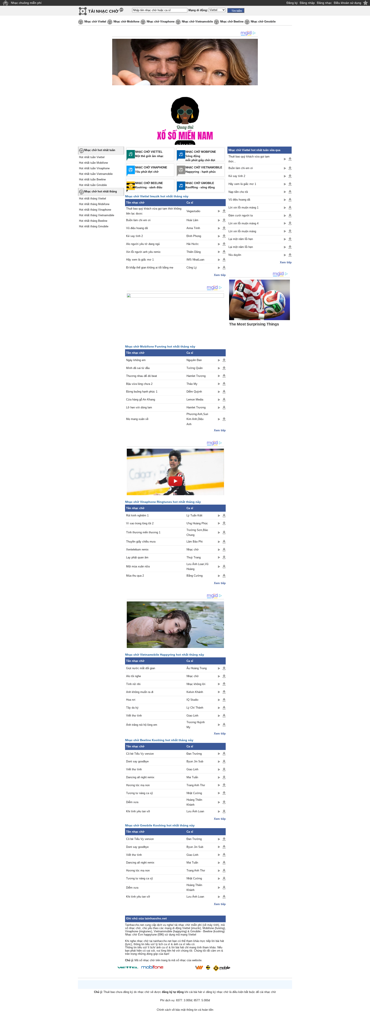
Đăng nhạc (324, 2)
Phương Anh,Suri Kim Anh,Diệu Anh (197, 419)
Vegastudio (193, 211)
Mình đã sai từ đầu (138, 368)
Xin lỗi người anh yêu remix (143, 251)
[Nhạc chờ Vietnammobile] (199, 967)
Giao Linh (192, 715)
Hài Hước (192, 244)
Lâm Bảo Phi (194, 541)
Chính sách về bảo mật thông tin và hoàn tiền (185, 1009)
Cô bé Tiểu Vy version (140, 753)
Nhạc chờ (192, 549)
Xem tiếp (220, 275)
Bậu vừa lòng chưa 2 (139, 383)
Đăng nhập (307, 2)
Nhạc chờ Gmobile (263, 21)
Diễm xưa (132, 802)
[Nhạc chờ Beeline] (207, 967)
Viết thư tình (134, 715)
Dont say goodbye (137, 761)
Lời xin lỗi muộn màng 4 (243, 223)
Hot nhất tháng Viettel (92, 198)
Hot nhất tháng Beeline (93, 220)
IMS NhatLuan (195, 259)
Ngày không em (136, 360)
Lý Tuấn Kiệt (194, 515)
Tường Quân (194, 368)
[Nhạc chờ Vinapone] (179, 969)
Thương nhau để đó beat (141, 376)
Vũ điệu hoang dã (137, 228)
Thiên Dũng (193, 251)
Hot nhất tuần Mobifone (93, 162)
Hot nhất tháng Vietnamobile (96, 215)
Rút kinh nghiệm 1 (137, 515)
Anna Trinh (193, 228)
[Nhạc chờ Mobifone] (152, 967)
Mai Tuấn (192, 777)
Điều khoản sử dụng (347, 2)
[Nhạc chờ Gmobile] (221, 968)
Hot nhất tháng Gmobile (93, 226)
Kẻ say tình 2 (134, 236)
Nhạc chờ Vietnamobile (197, 21)
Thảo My (191, 383)
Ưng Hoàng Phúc (197, 523)
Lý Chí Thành (194, 707)
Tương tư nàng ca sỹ (139, 793)
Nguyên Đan (194, 360)
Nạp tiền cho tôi (238, 191)
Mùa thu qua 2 (135, 575)
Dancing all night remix (140, 777)
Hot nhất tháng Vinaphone (95, 209)
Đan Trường (194, 753)
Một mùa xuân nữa (138, 566)
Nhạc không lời (195, 684)
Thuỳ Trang (193, 557)
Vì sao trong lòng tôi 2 (140, 523)
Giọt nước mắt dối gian (140, 668)
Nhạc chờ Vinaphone (161, 21)
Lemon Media (194, 399)
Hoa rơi (130, 699)
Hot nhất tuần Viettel (91, 157)
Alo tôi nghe (133, 676)
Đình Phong (193, 236)
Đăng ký (292, 2)
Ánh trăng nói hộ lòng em (141, 724)
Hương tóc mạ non (138, 785)
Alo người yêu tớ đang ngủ (143, 244)
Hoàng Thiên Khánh (194, 802)
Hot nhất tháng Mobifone (94, 204)
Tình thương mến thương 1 (143, 532)
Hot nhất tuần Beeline (92, 179)
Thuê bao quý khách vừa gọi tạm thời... (249, 159)
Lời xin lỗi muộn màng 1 (243, 207)
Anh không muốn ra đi (139, 692)
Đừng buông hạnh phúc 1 (141, 391)
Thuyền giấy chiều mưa (140, 541)
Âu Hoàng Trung (196, 668)
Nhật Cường (194, 793)
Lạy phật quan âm (137, 557)
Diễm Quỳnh (194, 391)
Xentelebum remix (137, 549)
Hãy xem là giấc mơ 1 (140, 259)
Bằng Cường (194, 575)
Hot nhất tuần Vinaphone (94, 168)
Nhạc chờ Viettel (95, 21)
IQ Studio (192, 699)
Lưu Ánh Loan (195, 811)
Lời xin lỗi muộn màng (242, 231)
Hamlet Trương (196, 376)
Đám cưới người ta (240, 215)
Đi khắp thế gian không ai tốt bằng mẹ (149, 267)
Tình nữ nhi (133, 684)
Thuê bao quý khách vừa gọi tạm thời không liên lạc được (153, 211)
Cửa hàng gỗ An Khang (140, 399)
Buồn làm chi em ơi (138, 220)
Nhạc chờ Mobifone (126, 21)
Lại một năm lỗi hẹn (240, 239)
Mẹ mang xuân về (137, 419)
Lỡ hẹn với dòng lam (139, 407)
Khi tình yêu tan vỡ (138, 811)
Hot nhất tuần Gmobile (93, 185)
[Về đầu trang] (366, 1011)
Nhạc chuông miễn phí (26, 2)
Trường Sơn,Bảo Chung (197, 532)
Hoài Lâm (192, 220)
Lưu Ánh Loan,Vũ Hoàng (197, 566)
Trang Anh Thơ (195, 785)
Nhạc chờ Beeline (231, 21)
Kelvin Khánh (194, 692)
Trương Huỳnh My (195, 725)
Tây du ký (132, 707)
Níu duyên (234, 254)
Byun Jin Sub (194, 761)
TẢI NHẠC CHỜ (103, 11)
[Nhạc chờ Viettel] (128, 967)
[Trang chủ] (5, 3)
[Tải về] (224, 211)
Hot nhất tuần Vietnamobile (96, 173)
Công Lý (191, 267)
